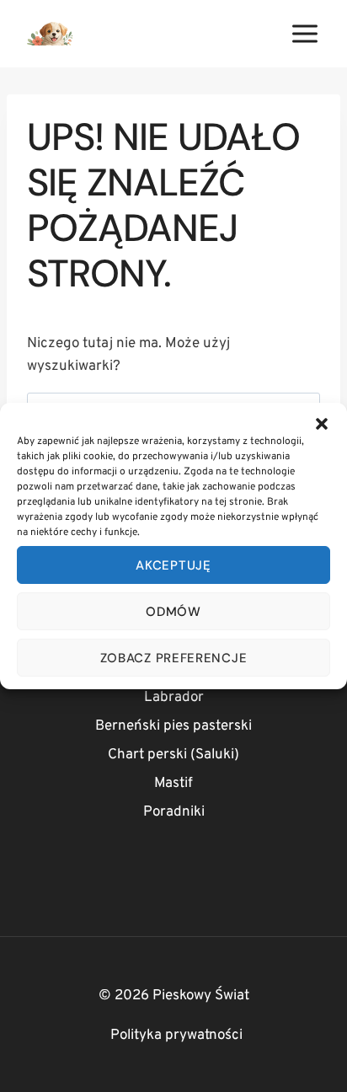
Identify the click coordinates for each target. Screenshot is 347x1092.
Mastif (173, 783)
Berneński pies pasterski (173, 726)
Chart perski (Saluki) (173, 755)
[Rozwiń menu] (304, 33)
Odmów (173, 611)
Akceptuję (173, 565)
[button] (321, 423)
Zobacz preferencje (174, 658)
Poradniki (174, 812)
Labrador (174, 697)
